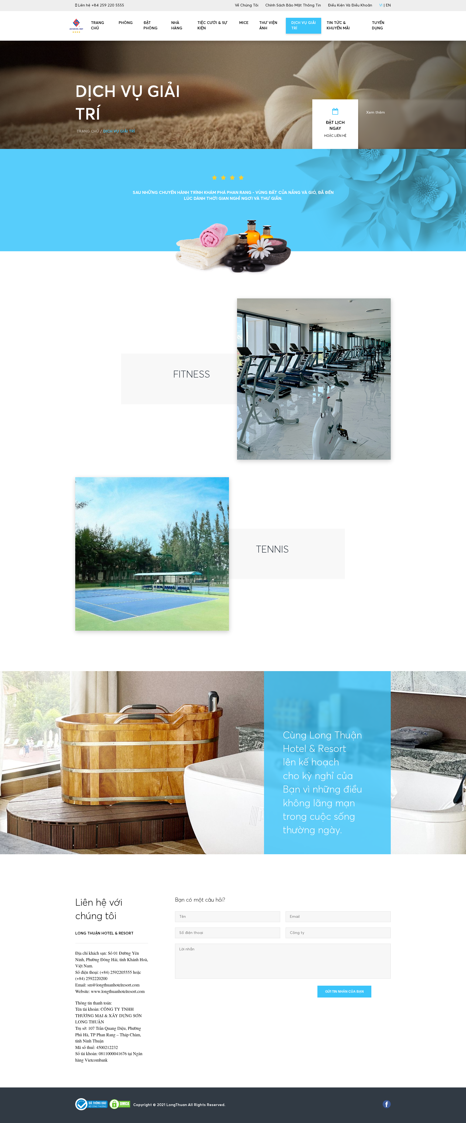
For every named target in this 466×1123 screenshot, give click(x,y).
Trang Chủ (97, 25)
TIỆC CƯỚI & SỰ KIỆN (212, 25)
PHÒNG (126, 23)
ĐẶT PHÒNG (150, 25)
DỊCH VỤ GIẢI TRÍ (303, 25)
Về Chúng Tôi (246, 5)
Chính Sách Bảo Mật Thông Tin (293, 5)
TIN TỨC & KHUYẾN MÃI (338, 25)
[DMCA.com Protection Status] (120, 1105)
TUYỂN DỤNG (378, 25)
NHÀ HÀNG (176, 25)
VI (380, 5)
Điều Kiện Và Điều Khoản (350, 5)
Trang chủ (88, 131)
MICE (243, 23)
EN (388, 5)
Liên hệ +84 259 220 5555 (100, 5)
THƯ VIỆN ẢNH (268, 25)
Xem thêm (375, 112)
